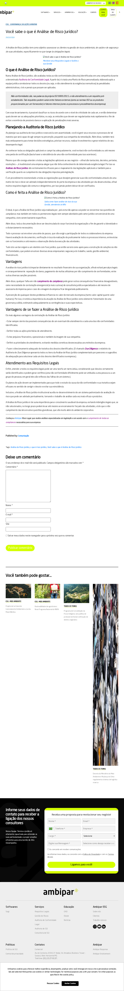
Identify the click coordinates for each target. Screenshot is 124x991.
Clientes (96, 916)
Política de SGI (11, 950)
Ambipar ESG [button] (69, 12)
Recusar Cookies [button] (53, 983)
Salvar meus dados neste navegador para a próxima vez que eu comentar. (41, 536)
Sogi (7, 912)
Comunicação (23, 436)
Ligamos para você (103, 12)
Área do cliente (113, 12)
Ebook (66, 916)
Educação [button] (82, 12)
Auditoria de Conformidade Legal (34, 80)
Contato (93, 12)
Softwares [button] (45, 12)
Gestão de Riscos (41, 916)
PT (109, 2)
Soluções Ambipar (29, 24)
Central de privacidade (14, 954)
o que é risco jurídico (38, 447)
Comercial (39, 950)
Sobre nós (97, 912)
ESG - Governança (13, 24)
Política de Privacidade (91, 854)
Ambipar (18, 418)
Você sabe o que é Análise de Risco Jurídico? (42, 32)
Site (7, 524)
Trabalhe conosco (100, 920)
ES (117, 2)
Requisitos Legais (42, 912)
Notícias (67, 920)
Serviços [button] (57, 12)
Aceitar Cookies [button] (70, 983)
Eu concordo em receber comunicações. (65, 849)
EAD (65, 912)
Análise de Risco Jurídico (20, 447)
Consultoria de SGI (42, 933)
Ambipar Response (100, 950)
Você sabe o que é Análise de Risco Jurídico (64, 447)
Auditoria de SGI (41, 929)
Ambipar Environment (101, 954)
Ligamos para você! (81, 864)
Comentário (12, 467)
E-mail (9, 515)
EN (113, 2)
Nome (9, 505)
